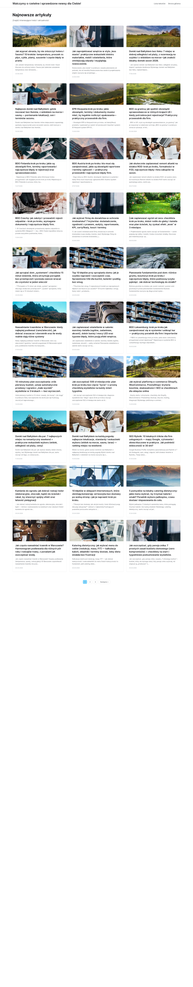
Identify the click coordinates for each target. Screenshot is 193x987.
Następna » (104, 582)
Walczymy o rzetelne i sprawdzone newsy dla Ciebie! (47, 3)
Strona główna (174, 3)
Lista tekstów (159, 3)
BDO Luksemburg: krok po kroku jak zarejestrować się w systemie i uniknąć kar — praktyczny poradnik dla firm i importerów (153, 330)
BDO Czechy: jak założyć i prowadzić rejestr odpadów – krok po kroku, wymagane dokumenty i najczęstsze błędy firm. (39, 221)
